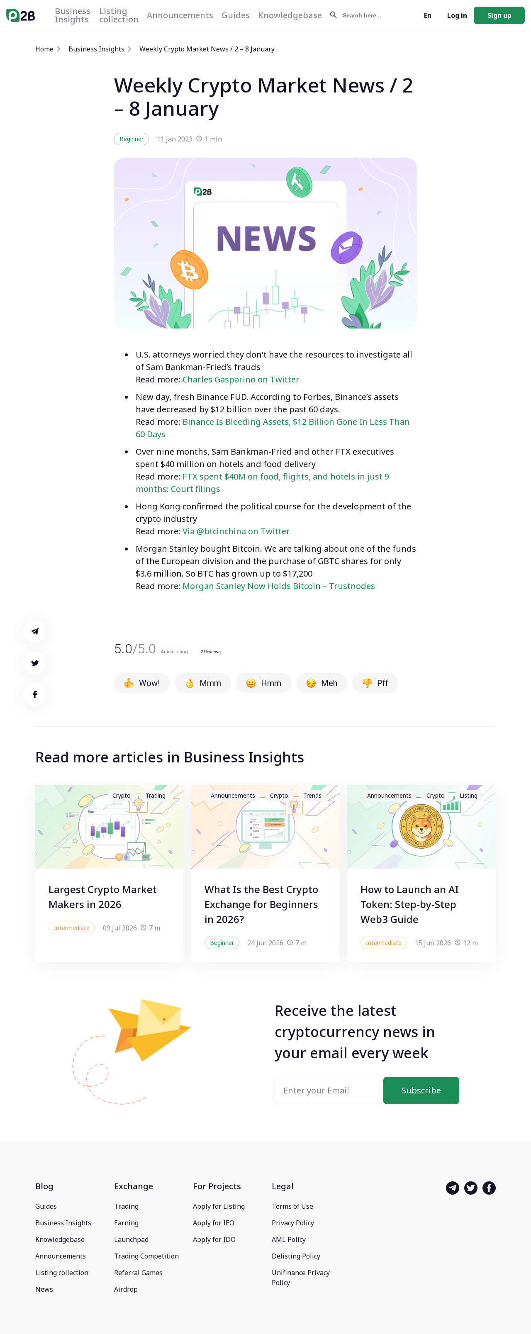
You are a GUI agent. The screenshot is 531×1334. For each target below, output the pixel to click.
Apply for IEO (213, 1222)
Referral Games (138, 1272)
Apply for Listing (219, 1206)
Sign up (499, 15)
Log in (457, 15)
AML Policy (289, 1239)
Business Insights (72, 15)
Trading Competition (146, 1256)
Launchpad (131, 1239)
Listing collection (119, 15)
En (427, 15)
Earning (126, 1222)
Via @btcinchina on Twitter (236, 531)
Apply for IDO (214, 1239)
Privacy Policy (293, 1222)
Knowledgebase (290, 15)
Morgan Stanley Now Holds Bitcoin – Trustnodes (279, 586)
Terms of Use (292, 1206)
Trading (126, 1206)
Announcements (180, 15)
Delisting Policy (296, 1256)
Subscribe (421, 1090)
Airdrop (126, 1289)
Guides (236, 15)
